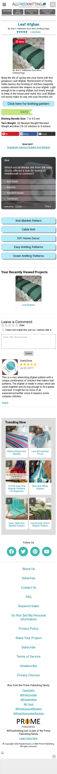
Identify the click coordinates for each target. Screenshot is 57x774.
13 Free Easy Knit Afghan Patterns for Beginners (16, 489)
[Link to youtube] (46, 551)
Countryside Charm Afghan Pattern (40, 524)
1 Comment (35, 32)
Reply (5, 402)
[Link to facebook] (11, 551)
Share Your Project (29, 638)
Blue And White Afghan (40, 487)
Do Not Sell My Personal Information (28, 617)
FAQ (28, 597)
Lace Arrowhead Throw (40, 452)
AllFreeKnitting (28, 699)
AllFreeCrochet (28, 695)
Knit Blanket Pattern (28, 220)
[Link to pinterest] (35, 551)
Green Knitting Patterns (28, 256)
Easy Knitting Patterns (28, 247)
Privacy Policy (28, 628)
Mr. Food (28, 704)
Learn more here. (28, 738)
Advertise (28, 578)
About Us (28, 569)
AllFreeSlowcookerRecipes (28, 713)
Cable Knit (28, 229)
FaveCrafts (28, 690)
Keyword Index (28, 606)
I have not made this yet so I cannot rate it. (28, 329)
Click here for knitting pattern (28, 104)
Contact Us (28, 587)
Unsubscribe (28, 666)
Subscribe (28, 647)
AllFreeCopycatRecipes (29, 708)
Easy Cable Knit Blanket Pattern (17, 524)
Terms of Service (28, 656)
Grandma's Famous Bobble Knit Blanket (28, 147)
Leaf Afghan (28, 305)
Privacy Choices (28, 675)
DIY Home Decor (28, 238)
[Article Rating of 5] (22, 32)
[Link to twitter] (23, 551)
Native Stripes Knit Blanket (16, 452)
